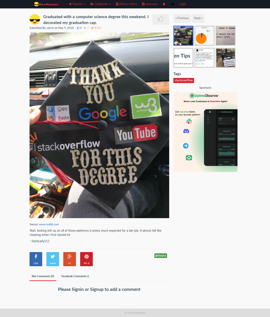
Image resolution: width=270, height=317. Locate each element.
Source (162, 255)
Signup (97, 289)
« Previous (182, 18)
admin (50, 28)
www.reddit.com (49, 224)
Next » (198, 18)
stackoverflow (184, 80)
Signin (78, 289)
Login (183, 4)
